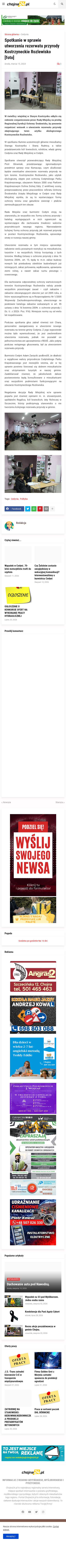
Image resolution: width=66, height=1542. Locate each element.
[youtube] (29, 1512)
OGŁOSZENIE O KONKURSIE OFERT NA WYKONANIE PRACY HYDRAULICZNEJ (16, 611)
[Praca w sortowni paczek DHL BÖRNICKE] (48, 1398)
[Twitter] (27, 508)
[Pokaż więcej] (52, 508)
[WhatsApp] (34, 508)
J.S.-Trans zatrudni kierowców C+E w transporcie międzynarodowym (14, 1376)
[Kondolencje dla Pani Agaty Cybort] (14, 1316)
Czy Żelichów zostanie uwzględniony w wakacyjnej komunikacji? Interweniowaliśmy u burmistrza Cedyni (47, 572)
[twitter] (36, 1512)
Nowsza (7, 802)
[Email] (46, 508)
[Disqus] (33, 675)
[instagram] (43, 1512)
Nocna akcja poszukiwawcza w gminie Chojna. (40, 1328)
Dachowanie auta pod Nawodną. (28, 1284)
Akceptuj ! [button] (11, 1536)
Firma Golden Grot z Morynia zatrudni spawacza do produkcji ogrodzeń (46, 1376)
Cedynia (25, 34)
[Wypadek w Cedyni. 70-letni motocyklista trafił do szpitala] (18, 554)
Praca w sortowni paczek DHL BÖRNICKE (47, 1411)
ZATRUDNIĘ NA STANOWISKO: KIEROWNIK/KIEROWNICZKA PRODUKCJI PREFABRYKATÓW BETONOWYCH (18, 1417)
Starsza (59, 802)
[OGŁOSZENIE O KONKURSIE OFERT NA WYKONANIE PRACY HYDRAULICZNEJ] (18, 595)
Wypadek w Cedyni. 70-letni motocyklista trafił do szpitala (18, 569)
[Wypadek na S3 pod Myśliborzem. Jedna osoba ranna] (14, 1301)
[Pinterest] (40, 508)
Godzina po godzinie (28, 941)
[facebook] (22, 1512)
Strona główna (12, 34)
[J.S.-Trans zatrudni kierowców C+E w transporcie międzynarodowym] (18, 1360)
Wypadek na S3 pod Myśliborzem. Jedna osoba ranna (42, 1298)
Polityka (24, 499)
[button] (3, 4)
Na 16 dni (42, 941)
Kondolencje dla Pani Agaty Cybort (42, 1311)
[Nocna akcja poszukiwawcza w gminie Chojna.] (14, 1331)
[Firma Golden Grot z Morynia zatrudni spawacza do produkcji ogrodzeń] (48, 1360)
